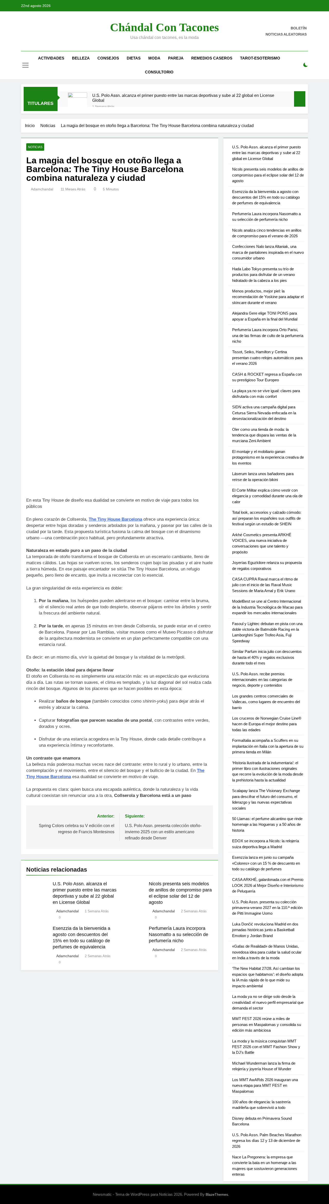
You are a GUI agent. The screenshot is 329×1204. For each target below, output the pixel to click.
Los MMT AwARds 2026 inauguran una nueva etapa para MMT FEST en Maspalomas (265, 1085)
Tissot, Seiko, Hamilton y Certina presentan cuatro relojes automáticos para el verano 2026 (267, 358)
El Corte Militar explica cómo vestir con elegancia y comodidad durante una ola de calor (267, 496)
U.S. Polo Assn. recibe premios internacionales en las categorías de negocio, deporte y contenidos (262, 680)
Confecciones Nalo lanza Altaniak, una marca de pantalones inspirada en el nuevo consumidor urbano (268, 252)
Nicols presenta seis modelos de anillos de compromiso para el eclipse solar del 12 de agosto (268, 175)
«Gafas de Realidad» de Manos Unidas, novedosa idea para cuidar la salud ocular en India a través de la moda (266, 952)
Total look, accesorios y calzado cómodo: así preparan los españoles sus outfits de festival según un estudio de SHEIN (266, 518)
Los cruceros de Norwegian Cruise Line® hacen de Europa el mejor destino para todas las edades (266, 724)
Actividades (51, 58)
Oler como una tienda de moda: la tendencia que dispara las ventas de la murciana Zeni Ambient (264, 435)
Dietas (134, 58)
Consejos (108, 58)
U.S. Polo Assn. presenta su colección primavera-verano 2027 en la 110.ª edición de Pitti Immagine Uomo (267, 908)
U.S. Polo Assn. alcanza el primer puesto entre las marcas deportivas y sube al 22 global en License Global (183, 98)
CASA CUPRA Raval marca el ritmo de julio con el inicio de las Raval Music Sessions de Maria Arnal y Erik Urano (265, 585)
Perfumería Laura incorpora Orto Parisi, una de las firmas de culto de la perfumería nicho (267, 335)
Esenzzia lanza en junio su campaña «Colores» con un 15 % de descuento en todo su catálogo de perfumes (266, 863)
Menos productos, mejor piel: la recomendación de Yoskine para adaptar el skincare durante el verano (268, 297)
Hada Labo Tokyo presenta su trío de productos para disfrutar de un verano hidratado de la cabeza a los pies (263, 275)
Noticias (35, 147)
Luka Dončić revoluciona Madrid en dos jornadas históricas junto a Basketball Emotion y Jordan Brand (265, 930)
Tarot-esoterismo (260, 58)
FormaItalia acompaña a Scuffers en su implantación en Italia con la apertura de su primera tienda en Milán (267, 746)
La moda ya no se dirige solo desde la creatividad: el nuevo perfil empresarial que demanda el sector (268, 1002)
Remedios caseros (211, 58)
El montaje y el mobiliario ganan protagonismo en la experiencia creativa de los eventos (268, 457)
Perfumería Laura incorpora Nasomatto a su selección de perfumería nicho (178, 934)
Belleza (81, 58)
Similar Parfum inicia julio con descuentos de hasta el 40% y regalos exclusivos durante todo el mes (267, 657)
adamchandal (42, 189)
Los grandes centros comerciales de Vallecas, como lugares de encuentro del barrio (266, 702)
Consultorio (159, 72)
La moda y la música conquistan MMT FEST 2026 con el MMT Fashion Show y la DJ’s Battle (266, 1047)
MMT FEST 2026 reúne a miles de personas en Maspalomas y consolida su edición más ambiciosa (266, 1024)
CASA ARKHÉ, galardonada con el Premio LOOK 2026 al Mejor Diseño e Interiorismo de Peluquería (267, 885)
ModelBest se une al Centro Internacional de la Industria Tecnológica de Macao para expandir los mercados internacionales (267, 607)
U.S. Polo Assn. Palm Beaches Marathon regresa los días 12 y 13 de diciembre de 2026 (266, 1141)
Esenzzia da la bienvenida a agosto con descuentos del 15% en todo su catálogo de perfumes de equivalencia (266, 197)
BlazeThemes (217, 1194)
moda (154, 58)
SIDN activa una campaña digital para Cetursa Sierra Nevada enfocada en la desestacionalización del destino (264, 413)
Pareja (176, 58)
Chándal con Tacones (164, 27)
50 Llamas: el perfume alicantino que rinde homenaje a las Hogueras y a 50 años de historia (267, 824)
